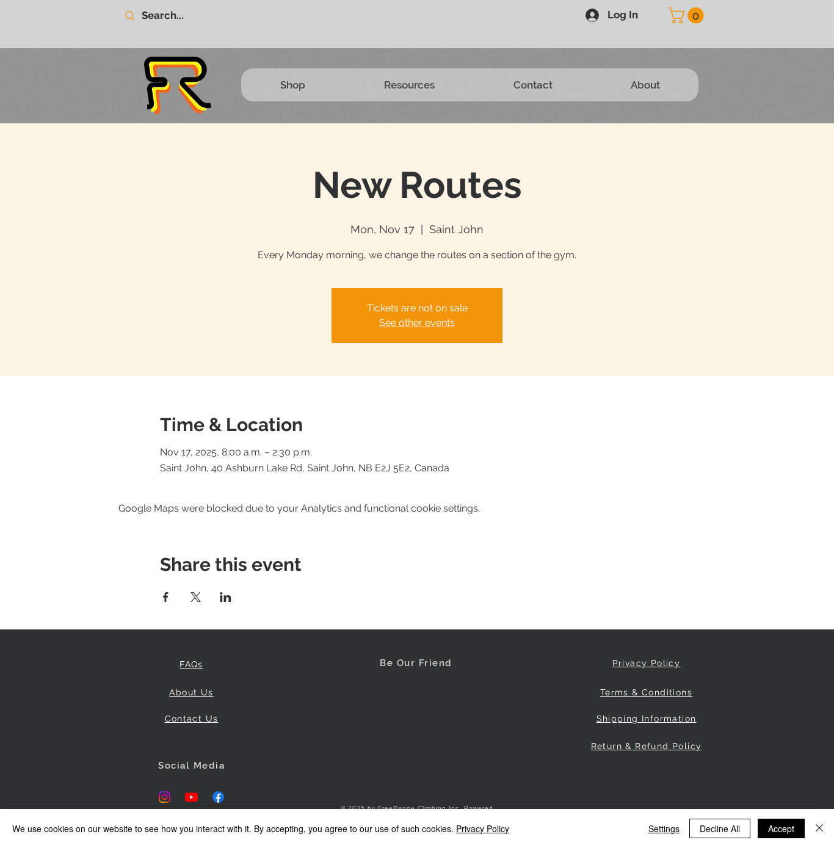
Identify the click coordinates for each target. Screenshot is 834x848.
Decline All (720, 828)
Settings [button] (664, 828)
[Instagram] (164, 797)
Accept (781, 828)
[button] (688, 15)
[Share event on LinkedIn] (225, 597)
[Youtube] (191, 797)
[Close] (819, 828)
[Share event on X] (195, 597)
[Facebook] (218, 797)
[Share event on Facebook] (166, 597)
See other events (417, 322)
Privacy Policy (482, 828)
